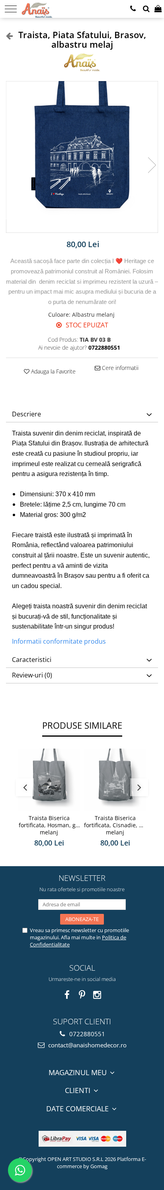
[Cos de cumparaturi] (158, 9)
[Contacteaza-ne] (133, 9)
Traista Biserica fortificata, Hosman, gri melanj (49, 825)
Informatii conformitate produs (59, 641)
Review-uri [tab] (32, 675)
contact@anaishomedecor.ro (87, 1045)
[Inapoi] (6, 35)
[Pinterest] (82, 995)
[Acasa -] (46, 8)
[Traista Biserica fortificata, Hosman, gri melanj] (49, 780)
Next (151, 165)
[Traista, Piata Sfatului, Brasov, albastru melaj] (82, 157)
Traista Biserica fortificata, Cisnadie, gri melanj (115, 825)
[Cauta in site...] (146, 9)
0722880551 (86, 1034)
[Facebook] (67, 995)
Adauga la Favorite (52, 371)
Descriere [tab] (26, 414)
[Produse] (10, 9)
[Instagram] (97, 995)
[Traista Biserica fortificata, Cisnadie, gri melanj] (115, 780)
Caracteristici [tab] (31, 659)
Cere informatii (119, 368)
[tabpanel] (82, 157)
